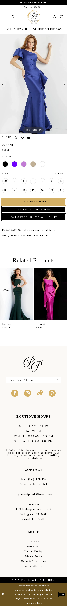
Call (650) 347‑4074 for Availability (33, 217)
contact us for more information (29, 235)
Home (7, 29)
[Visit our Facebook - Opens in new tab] (15, 393)
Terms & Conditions (33, 561)
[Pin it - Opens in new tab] (22, 137)
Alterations (33, 546)
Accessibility (33, 566)
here (39, 603)
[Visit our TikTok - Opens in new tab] (40, 393)
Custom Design (33, 551)
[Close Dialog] (3, 594)
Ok (62, 594)
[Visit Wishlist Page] (61, 17)
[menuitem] (6, 17)
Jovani (22, 29)
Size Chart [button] (58, 173)
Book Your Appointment (34, 209)
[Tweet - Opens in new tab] (16, 137)
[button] (6, 17)
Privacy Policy (33, 556)
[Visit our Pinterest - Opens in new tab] (52, 393)
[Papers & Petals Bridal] (33, 17)
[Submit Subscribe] (57, 380)
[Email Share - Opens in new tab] (28, 137)
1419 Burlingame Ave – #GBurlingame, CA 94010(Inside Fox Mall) (33, 514)
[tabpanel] (33, 84)
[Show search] (13, 17)
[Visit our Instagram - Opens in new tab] (27, 393)
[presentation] (16, 294)
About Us (33, 541)
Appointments (27, 2)
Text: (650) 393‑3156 (33, 479)
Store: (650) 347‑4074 (33, 484)
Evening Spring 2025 (47, 29)
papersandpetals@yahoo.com (33, 494)
